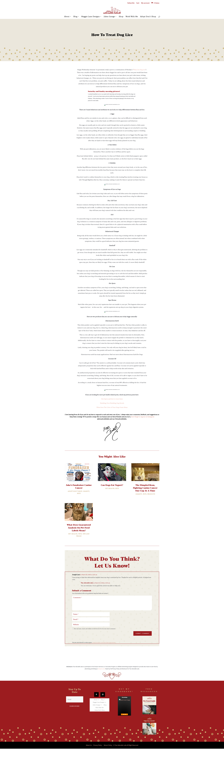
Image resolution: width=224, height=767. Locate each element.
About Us (89, 745)
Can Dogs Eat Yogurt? (112, 485)
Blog (75, 16)
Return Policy (108, 745)
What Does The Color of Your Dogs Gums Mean (112, 407)
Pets (122, 39)
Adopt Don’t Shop (148, 16)
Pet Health (115, 39)
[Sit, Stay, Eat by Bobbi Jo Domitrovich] (124, 706)
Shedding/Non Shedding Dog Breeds (112, 403)
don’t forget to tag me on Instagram (142, 416)
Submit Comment (142, 633)
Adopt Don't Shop (75, 491)
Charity (86, 491)
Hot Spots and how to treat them (112, 399)
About (66, 16)
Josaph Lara (76, 574)
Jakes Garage (109, 16)
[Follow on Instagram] (102, 694)
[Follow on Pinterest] (96, 694)
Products (151, 494)
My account (145, 3)
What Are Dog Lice (139, 69)
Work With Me (132, 16)
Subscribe (130, 3)
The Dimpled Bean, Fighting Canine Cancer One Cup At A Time (145, 488)
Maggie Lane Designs (90, 16)
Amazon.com (101, 669)
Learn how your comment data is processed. (103, 642)
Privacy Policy (97, 745)
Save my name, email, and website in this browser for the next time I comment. (95, 628)
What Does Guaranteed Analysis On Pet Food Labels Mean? (79, 528)
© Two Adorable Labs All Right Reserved (125, 745)
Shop (121, 16)
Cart (137, 3)
